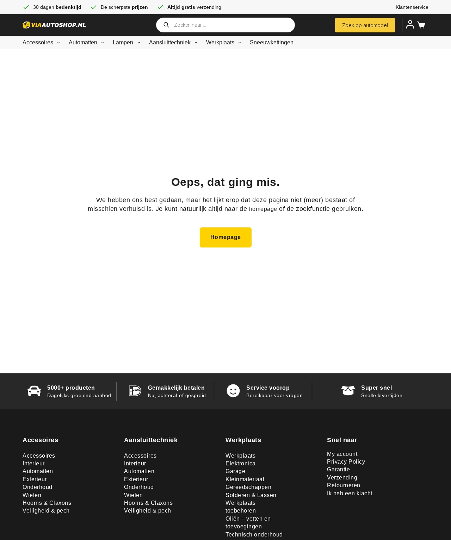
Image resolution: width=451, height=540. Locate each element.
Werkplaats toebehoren (241, 507)
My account (342, 454)
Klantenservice (412, 7)
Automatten (83, 42)
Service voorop (268, 388)
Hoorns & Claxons (47, 503)
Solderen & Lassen (251, 495)
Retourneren (343, 485)
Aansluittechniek (170, 42)
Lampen (123, 42)
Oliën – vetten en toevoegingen (248, 522)
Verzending (342, 478)
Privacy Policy (346, 462)
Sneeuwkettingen (272, 42)
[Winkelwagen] (419, 25)
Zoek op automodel (365, 25)
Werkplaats (220, 42)
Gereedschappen (248, 487)
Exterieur (35, 479)
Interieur (34, 463)
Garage (235, 471)
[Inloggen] (410, 24)
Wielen (32, 495)
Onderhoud (37, 487)
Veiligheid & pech (46, 511)
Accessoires (38, 42)
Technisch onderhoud (254, 535)
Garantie (338, 469)
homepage (263, 209)
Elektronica (241, 463)
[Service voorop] (233, 390)
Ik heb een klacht (349, 493)
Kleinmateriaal (245, 479)
